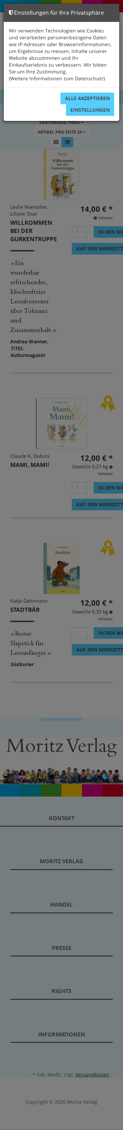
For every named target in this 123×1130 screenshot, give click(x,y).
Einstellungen (90, 110)
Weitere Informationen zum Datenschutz (57, 78)
